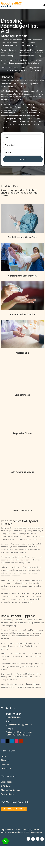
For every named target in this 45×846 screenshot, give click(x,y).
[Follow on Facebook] (3, 741)
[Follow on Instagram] (16, 741)
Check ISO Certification (14, 809)
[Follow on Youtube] (21, 741)
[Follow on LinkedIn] (12, 741)
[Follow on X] (7, 741)
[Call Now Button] (5, 841)
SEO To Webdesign (34, 832)
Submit (23, 159)
